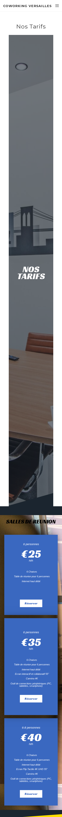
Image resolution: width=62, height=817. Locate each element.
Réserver (31, 603)
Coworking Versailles (27, 6)
